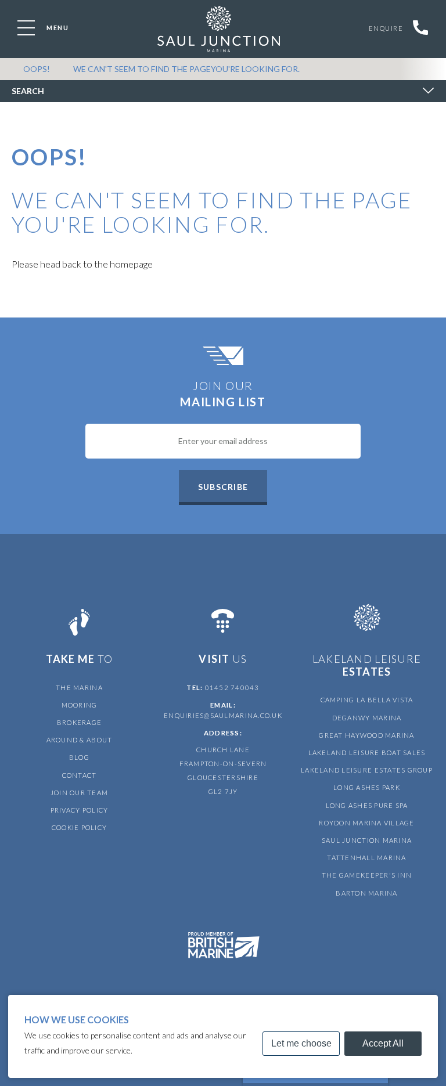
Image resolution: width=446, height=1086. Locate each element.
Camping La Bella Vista (367, 699)
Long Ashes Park (366, 787)
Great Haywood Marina (366, 735)
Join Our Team (79, 792)
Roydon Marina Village (366, 823)
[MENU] (26, 27)
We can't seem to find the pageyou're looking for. (186, 69)
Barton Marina (366, 893)
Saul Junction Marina (367, 840)
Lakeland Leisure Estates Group (367, 770)
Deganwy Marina (367, 717)
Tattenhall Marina (366, 857)
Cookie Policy (79, 827)
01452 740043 (232, 687)
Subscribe (223, 487)
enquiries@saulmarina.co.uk (223, 715)
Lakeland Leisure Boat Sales (367, 752)
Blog (79, 757)
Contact (79, 775)
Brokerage (79, 722)
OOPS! (36, 69)
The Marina (79, 687)
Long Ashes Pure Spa (367, 805)
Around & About (79, 740)
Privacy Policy (80, 810)
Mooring (80, 705)
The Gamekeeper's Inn (367, 875)
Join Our (222, 393)
